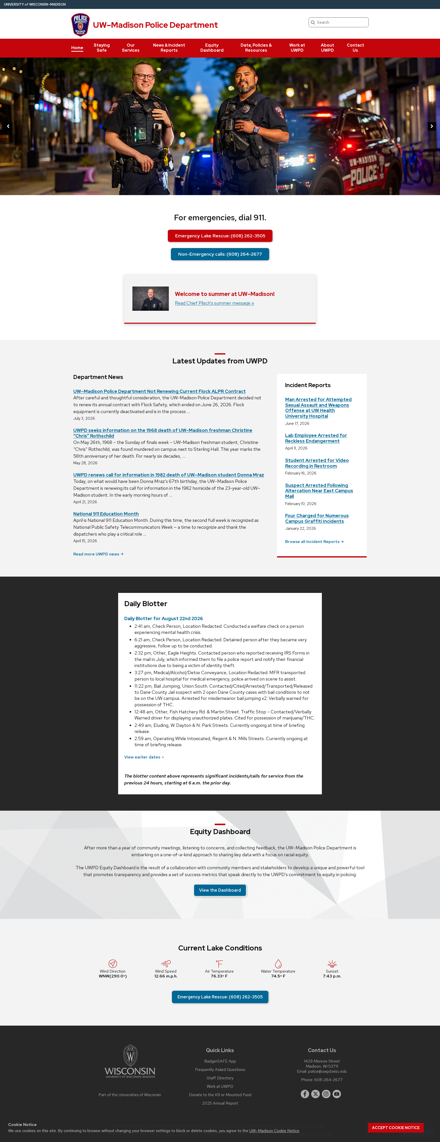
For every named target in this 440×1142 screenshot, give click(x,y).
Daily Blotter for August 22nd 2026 (163, 618)
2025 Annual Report (220, 1103)
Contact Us (355, 48)
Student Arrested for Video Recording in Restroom (317, 463)
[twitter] (315, 1094)
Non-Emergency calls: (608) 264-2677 (220, 254)
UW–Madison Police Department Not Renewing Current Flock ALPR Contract (159, 391)
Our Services (131, 48)
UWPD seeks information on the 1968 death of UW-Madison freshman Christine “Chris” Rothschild (162, 433)
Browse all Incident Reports (312, 541)
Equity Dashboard (212, 48)
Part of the (130, 1094)
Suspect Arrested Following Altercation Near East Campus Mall (319, 490)
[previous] (8, 126)
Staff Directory (220, 1078)
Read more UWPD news (96, 554)
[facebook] (305, 1094)
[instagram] (326, 1094)
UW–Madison (35, 4)
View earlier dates (142, 757)
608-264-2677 (328, 1079)
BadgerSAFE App (220, 1061)
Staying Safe (102, 48)
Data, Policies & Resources (256, 48)
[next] (432, 126)
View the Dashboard (220, 890)
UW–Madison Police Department (155, 24)
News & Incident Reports (169, 48)
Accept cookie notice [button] (396, 1127)
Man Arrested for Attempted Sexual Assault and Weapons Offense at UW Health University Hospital (318, 408)
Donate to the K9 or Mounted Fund (220, 1094)
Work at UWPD (297, 48)
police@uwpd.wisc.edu (327, 1071)
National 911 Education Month (106, 514)
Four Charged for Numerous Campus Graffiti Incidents (317, 518)
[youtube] (337, 1094)
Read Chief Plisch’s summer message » (214, 303)
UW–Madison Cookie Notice (274, 1130)
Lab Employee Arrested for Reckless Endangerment (316, 438)
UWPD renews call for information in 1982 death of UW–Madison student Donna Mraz (168, 475)
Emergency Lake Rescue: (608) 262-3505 (220, 236)
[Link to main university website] (129, 1078)
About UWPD (327, 48)
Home (77, 47)
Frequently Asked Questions (220, 1069)
